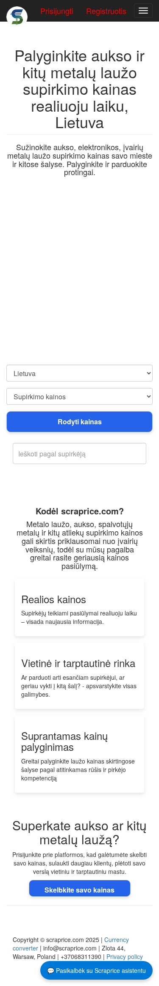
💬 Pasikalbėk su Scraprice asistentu (96, 970)
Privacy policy (124, 956)
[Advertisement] (79, 281)
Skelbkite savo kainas (79, 890)
